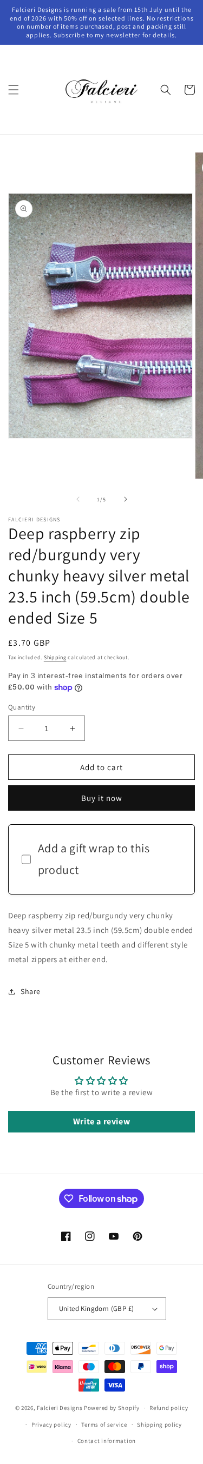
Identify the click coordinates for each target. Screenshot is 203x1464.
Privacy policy (51, 1424)
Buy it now (101, 798)
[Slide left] (78, 499)
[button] (13, 90)
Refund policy (168, 1408)
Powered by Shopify (112, 1408)
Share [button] (31, 991)
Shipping (55, 657)
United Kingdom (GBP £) (96, 1308)
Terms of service (104, 1424)
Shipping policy (159, 1424)
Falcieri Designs (59, 1408)
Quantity (21, 707)
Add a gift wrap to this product (94, 858)
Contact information (106, 1441)
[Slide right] (125, 499)
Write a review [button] (101, 1121)
